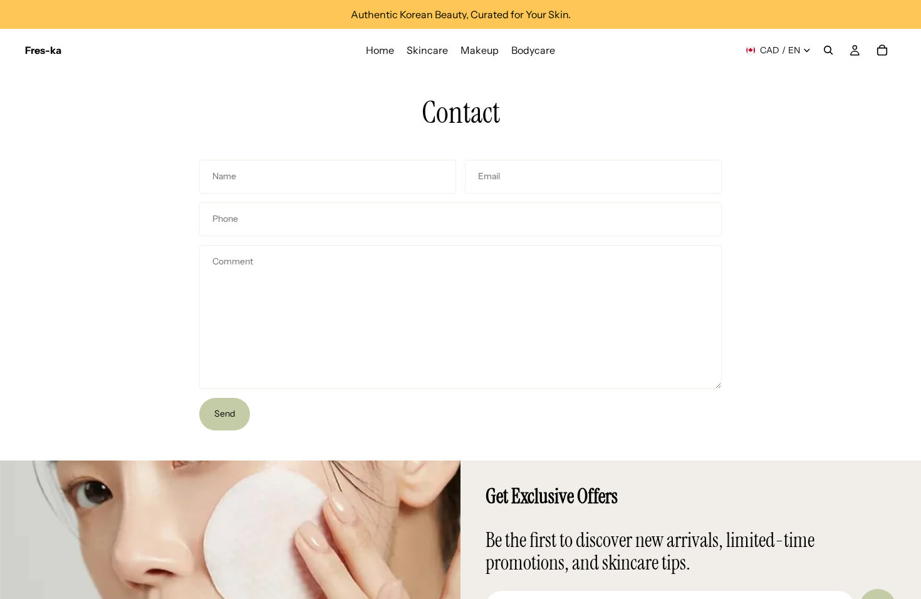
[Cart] (882, 50)
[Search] (828, 50)
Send (224, 413)
